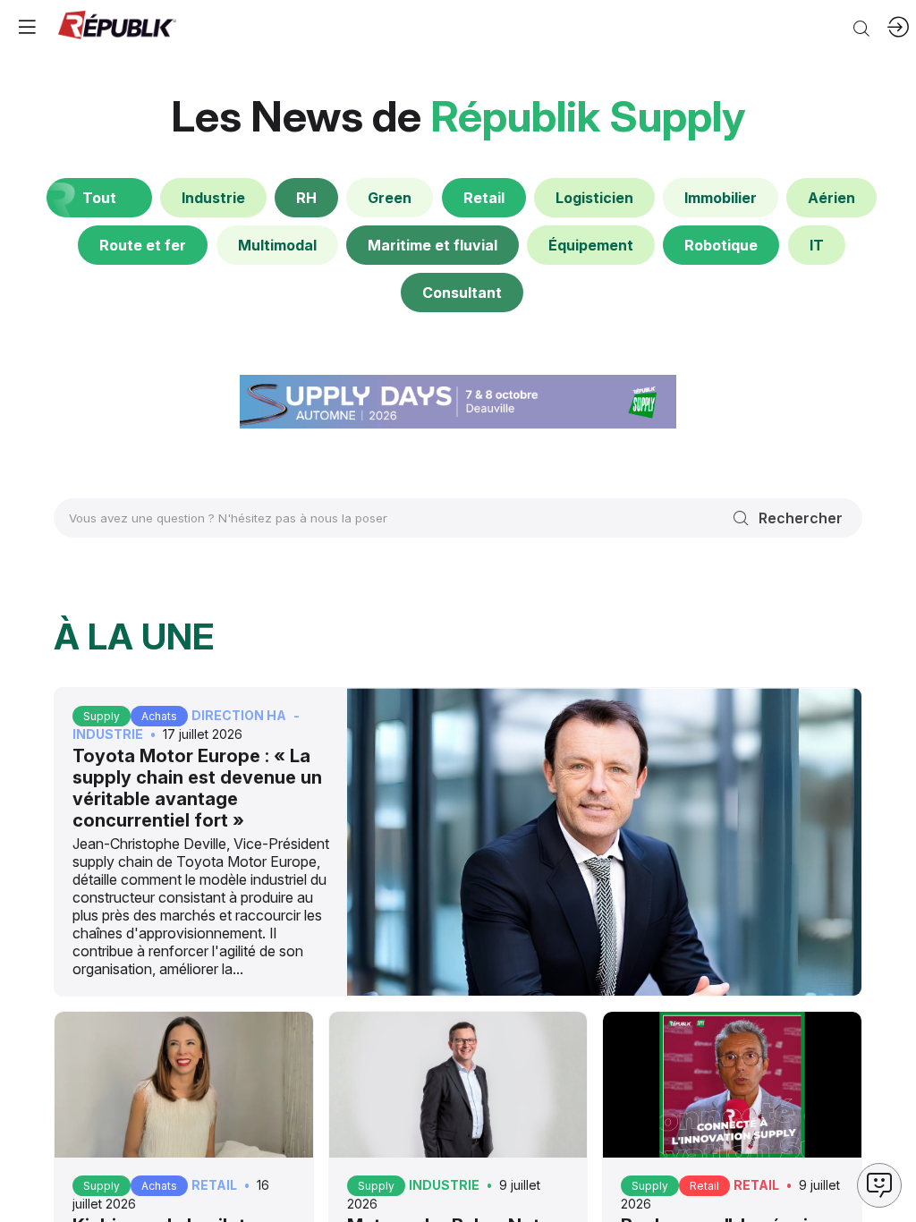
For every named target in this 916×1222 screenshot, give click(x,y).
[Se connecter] (898, 27)
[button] (27, 27)
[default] (213, 197)
